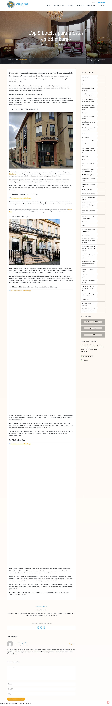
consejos (95, 349)
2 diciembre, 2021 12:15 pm (21, 645)
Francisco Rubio (22, 59)
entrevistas (89, 349)
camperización (98, 345)
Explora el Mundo (59, 5)
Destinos (71, 5)
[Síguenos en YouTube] (101, 2)
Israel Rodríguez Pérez (21, 643)
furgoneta (83, 349)
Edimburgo (12, 174)
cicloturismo (92, 345)
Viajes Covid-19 (99, 347)
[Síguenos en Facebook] (99, 2)
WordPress (27, 703)
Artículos (80, 5)
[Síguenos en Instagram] (104, 2)
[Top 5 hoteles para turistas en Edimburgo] (34, 264)
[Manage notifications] (108, 702)
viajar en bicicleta (85, 347)
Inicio (48, 5)
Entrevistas (91, 5)
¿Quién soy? (101, 5)
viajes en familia (84, 345)
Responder (72, 644)
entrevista (84, 352)
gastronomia (92, 347)
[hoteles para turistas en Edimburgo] (41, 168)
